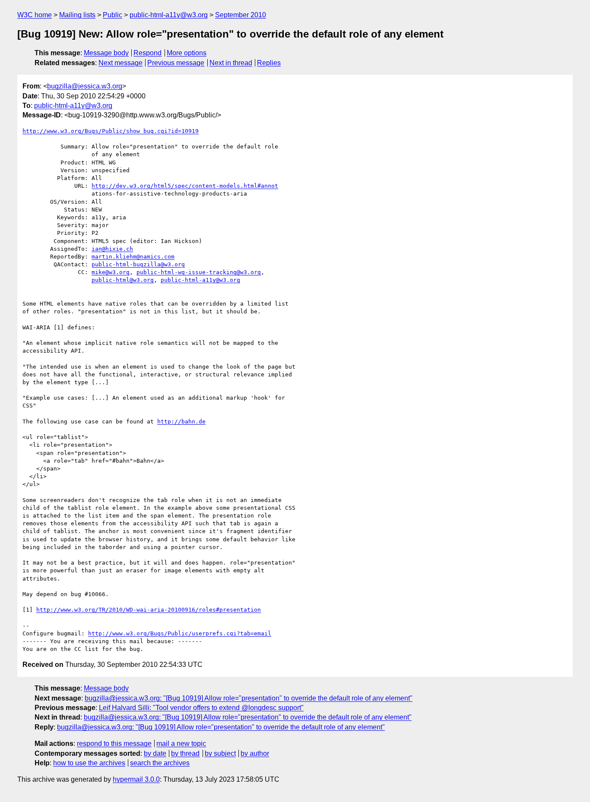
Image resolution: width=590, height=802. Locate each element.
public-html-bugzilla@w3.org (138, 264)
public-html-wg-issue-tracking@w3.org (198, 272)
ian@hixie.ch (112, 249)
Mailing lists (77, 15)
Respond (147, 53)
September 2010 (240, 15)
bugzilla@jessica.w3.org (84, 86)
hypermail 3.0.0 (136, 779)
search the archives (160, 763)
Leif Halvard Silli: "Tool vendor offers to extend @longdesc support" (201, 707)
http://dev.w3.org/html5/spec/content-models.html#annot (185, 186)
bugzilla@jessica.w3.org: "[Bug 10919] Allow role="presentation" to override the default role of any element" (248, 698)
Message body (106, 53)
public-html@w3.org (123, 280)
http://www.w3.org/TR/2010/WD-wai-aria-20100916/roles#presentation (148, 609)
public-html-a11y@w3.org (169, 15)
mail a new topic (181, 743)
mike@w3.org (111, 272)
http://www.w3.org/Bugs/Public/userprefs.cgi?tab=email (179, 633)
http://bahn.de (181, 421)
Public (112, 15)
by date (155, 753)
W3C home (34, 15)
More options (186, 53)
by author (255, 753)
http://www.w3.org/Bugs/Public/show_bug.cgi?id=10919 (110, 131)
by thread (185, 753)
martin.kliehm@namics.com (133, 256)
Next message (120, 62)
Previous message (175, 62)
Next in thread (230, 62)
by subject (220, 753)
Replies (269, 62)
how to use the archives (89, 763)
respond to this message (114, 743)
